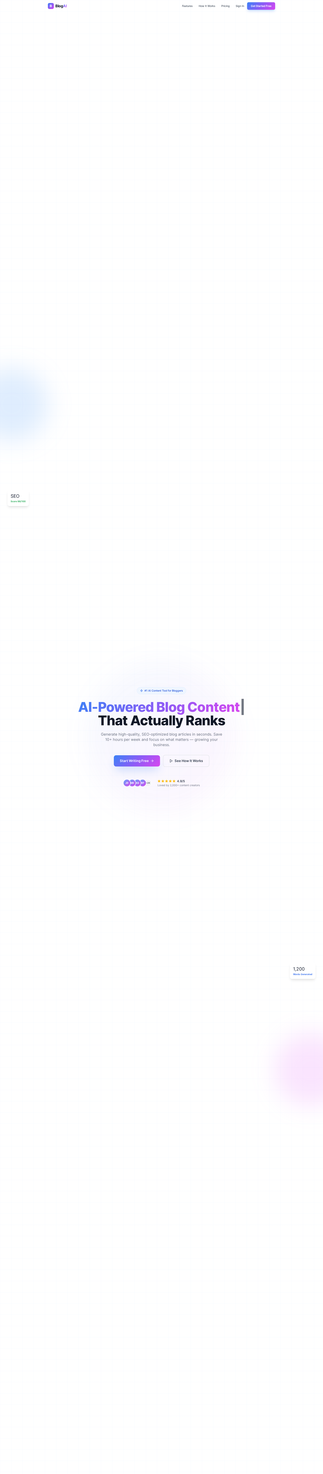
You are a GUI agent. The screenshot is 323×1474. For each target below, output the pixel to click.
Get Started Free (261, 5)
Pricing (225, 5)
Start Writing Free (134, 761)
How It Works (207, 5)
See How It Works (189, 761)
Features (187, 5)
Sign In (240, 5)
